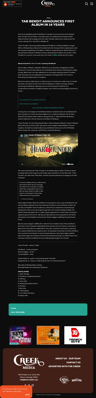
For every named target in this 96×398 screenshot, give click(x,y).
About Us (61, 358)
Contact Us (73, 362)
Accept (27, 394)
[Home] (48, 3)
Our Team (74, 358)
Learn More (17, 391)
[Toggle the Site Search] (86, 3)
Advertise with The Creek (64, 366)
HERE (55, 55)
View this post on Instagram (29, 104)
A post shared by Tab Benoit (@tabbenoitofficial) (48, 107)
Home (48, 17)
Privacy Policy (57, 394)
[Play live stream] (5, 4)
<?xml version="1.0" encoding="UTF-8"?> (33, 100)
